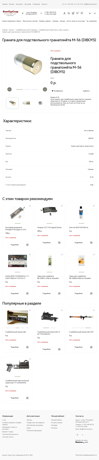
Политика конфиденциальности (86, 455)
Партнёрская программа (35, 425)
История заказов (56, 422)
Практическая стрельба (30, 21)
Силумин (90, 169)
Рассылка (54, 428)
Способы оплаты (8, 437)
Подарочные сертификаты (36, 422)
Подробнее (15, 245)
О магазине (36, 4)
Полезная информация (34, 430)
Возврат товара (7, 432)
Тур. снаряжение (91, 21)
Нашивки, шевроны (45, 21)
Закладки (54, 425)
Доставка (28, 4)
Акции (29, 428)
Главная (4, 4)
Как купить (19, 4)
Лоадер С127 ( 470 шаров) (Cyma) (49, 227)
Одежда (62, 21)
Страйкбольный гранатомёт (15, 332)
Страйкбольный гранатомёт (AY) (81, 332)
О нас (4, 420)
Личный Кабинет (56, 420)
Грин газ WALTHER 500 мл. (78, 227)
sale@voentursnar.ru (90, 4)
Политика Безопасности (10, 434)
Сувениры (55, 21)
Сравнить (86, 91)
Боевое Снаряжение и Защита (11, 21)
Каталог (11, 4)
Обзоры (29, 420)
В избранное (58, 91)
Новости (44, 4)
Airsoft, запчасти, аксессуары (76, 21)
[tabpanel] (27, 70)
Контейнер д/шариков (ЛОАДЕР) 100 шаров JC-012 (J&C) (15, 230)
